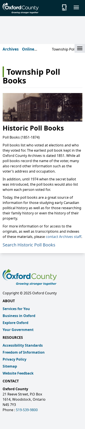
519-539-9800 (27, 409)
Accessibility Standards (23, 345)
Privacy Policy (14, 359)
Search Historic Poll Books (29, 245)
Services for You (16, 308)
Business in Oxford (19, 315)
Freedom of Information (24, 352)
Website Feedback (18, 373)
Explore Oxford (15, 322)
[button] (80, 48)
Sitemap (10, 366)
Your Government (18, 329)
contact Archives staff (63, 236)
